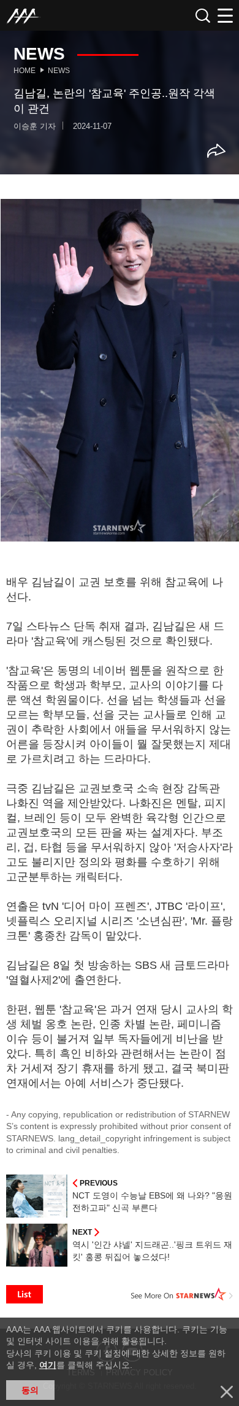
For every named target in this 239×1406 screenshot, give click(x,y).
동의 (30, 1390)
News (59, 70)
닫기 (227, 1392)
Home (24, 70)
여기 (47, 1365)
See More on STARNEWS (182, 1294)
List (24, 1294)
